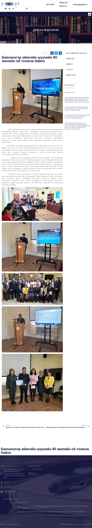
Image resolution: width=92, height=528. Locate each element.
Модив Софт (79, 524)
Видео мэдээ (71, 75)
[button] (26, 8)
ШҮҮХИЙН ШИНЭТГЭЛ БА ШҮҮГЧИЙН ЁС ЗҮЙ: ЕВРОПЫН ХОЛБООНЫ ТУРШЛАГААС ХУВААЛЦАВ (77, 116)
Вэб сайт (62, 524)
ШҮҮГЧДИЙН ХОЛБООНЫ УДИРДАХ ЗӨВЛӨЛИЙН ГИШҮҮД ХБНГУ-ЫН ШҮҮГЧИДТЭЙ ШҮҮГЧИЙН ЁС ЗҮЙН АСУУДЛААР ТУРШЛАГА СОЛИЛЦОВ (77, 100)
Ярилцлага (70, 58)
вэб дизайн (69, 524)
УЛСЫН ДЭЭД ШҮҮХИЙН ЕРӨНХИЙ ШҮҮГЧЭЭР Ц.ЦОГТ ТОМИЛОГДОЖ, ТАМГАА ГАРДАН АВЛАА (76, 108)
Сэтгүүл (69, 69)
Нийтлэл (69, 64)
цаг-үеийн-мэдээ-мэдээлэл (76, 53)
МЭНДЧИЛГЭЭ (69, 92)
